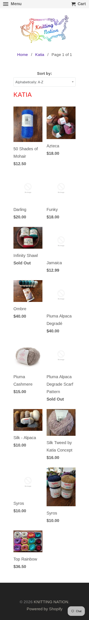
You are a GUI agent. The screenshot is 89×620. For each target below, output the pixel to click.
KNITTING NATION (51, 602)
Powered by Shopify (45, 609)
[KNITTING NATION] (44, 29)
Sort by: (44, 73)
